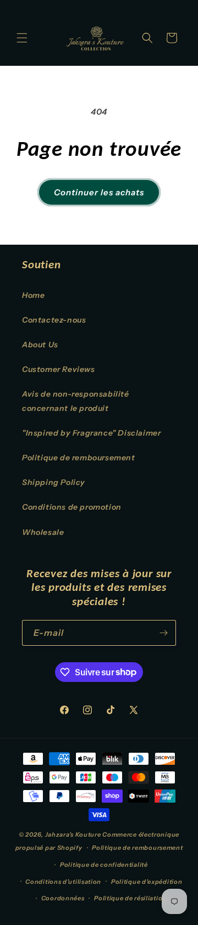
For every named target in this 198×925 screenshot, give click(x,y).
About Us (40, 344)
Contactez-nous (54, 320)
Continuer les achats (99, 192)
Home (33, 295)
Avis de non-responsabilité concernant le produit (75, 401)
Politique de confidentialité (104, 864)
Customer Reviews (58, 369)
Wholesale (43, 532)
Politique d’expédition (146, 881)
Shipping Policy (53, 482)
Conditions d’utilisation (63, 881)
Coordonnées (63, 898)
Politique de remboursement (78, 457)
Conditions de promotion (72, 507)
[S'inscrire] (163, 633)
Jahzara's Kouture (73, 834)
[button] (22, 38)
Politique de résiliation (130, 898)
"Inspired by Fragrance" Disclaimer (91, 433)
